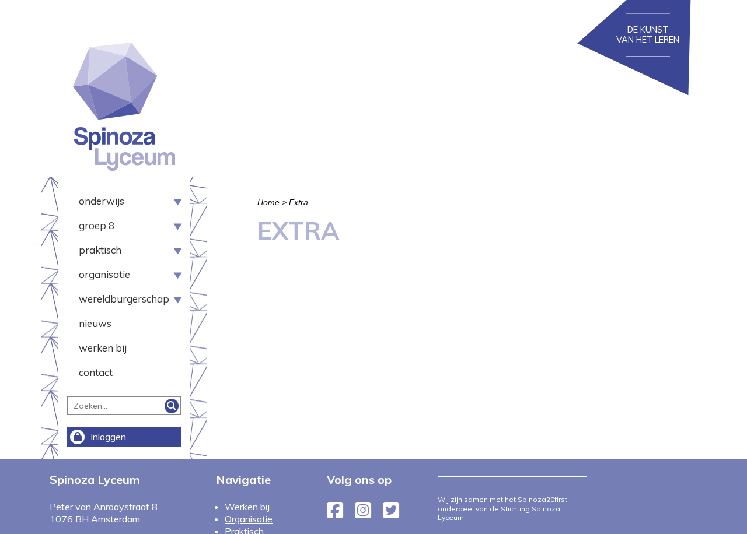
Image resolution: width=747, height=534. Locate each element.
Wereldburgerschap (119, 299)
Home (268, 202)
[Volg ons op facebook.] (335, 513)
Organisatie (104, 274)
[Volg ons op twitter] (391, 513)
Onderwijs (101, 201)
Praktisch (100, 250)
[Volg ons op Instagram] (363, 513)
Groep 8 (96, 225)
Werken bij (103, 348)
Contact (96, 372)
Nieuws (95, 323)
